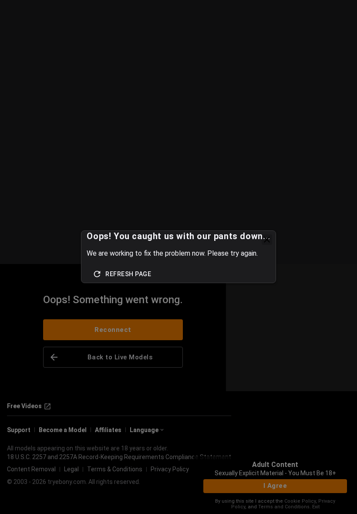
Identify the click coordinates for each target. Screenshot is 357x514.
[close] (267, 239)
